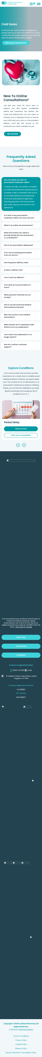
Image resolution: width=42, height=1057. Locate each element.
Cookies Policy (21, 1044)
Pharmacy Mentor (25, 1029)
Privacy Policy (21, 1040)
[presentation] (18, 445)
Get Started (12, 133)
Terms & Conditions (21, 1036)
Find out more (21, 429)
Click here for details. (23, 627)
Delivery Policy (21, 1048)
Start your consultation (16, 42)
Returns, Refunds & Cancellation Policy (21, 1052)
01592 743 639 (18, 670)
